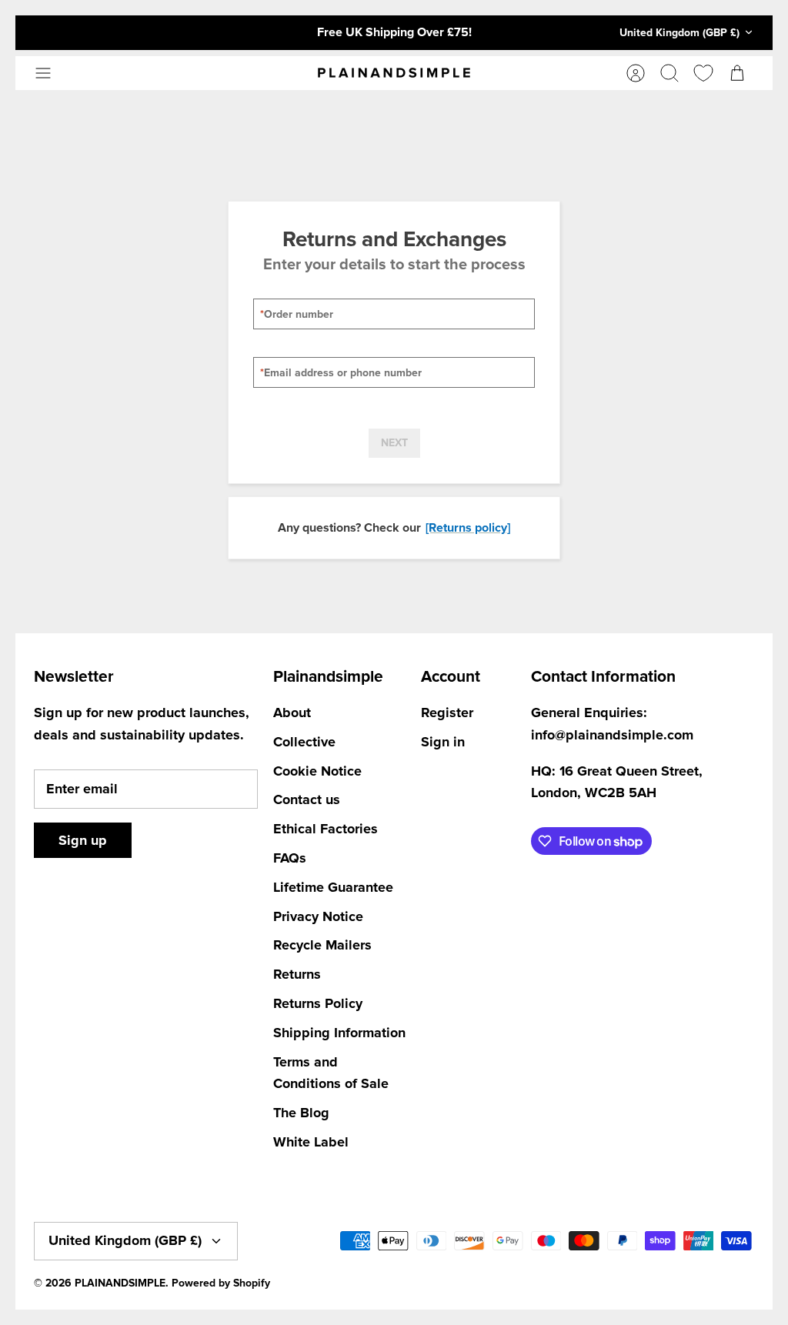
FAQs (289, 857)
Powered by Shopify (221, 1283)
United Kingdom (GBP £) (679, 32)
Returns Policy (317, 1003)
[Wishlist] (703, 73)
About (292, 712)
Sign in (443, 741)
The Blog (301, 1112)
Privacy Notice (318, 916)
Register (447, 712)
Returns (297, 974)
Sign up (82, 840)
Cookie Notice (317, 771)
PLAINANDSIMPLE (120, 1283)
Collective (304, 741)
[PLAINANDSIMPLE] (394, 72)
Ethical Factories (325, 828)
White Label (311, 1141)
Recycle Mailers (322, 944)
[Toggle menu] (51, 73)
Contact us (306, 799)
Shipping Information (339, 1032)
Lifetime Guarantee (333, 887)
